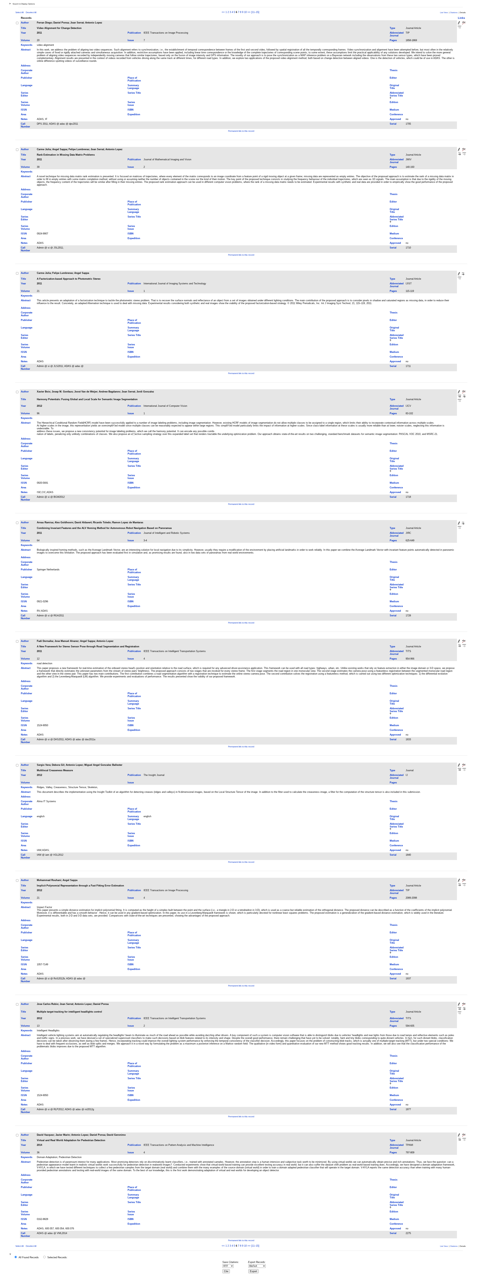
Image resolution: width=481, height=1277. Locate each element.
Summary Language (133, 87)
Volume (25, 40)
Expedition (134, 114)
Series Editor (24, 94)
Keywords (26, 45)
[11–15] (255, 12)
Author (25, 22)
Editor (393, 77)
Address (25, 65)
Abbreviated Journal (397, 34)
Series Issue (131, 103)
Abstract (25, 49)
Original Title (394, 87)
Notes (24, 119)
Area (23, 114)
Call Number (25, 125)
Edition (394, 102)
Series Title (134, 92)
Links (461, 17)
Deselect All (31, 12)
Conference (396, 114)
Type (392, 28)
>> (248, 12)
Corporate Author (26, 72)
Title (23, 28)
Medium (394, 109)
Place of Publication (134, 79)
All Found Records (29, 1257)
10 (245, 12)
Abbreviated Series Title (397, 94)
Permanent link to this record (241, 131)
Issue (131, 40)
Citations (454, 12)
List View (444, 12)
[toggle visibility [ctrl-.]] (10, 1255)
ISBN (130, 109)
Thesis (393, 70)
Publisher (26, 77)
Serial (393, 123)
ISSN (24, 109)
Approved (395, 119)
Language (26, 85)
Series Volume (25, 103)
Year (23, 32)
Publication (134, 32)
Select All (19, 12)
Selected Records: (57, 1257)
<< (223, 12)
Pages (393, 40)
